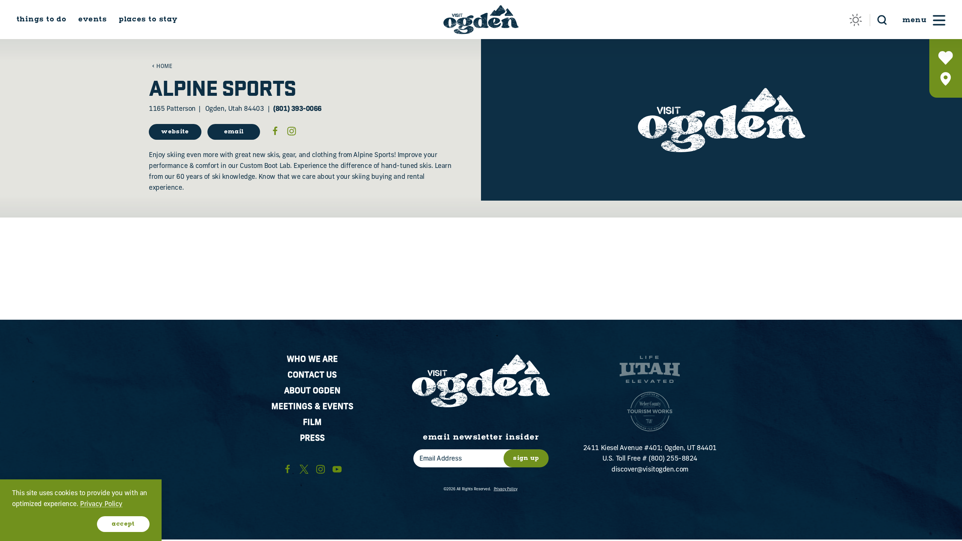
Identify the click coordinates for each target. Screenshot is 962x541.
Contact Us (312, 375)
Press (312, 438)
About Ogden (312, 391)
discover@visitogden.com (649, 470)
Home (164, 67)
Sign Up (526, 458)
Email (234, 132)
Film (312, 423)
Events (92, 19)
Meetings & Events (312, 407)
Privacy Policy (505, 489)
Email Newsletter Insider (481, 437)
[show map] (945, 79)
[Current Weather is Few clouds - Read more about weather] (855, 20)
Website (175, 132)
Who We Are (312, 359)
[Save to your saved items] (945, 58)
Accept (123, 524)
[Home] (481, 19)
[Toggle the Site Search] (882, 19)
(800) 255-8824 (673, 459)
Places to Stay (148, 19)
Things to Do (41, 19)
